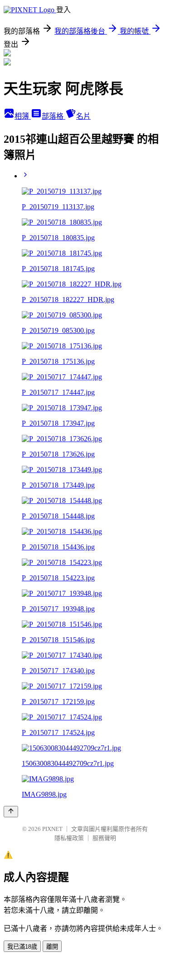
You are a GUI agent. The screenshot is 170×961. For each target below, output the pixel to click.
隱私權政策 (69, 838)
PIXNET (52, 828)
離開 (52, 946)
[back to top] (11, 811)
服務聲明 (104, 838)
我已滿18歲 (22, 946)
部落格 (53, 116)
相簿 (23, 116)
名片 (83, 116)
